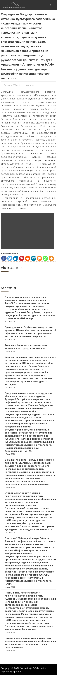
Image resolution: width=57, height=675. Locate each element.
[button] (49, 217)
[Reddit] (27, 258)
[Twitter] (9, 258)
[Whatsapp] (45, 258)
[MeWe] (33, 258)
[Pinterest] (21, 258)
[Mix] (39, 258)
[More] (51, 258)
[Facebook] (4, 258)
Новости (29, 85)
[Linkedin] (15, 258)
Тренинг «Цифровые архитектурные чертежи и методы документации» (26, 347)
